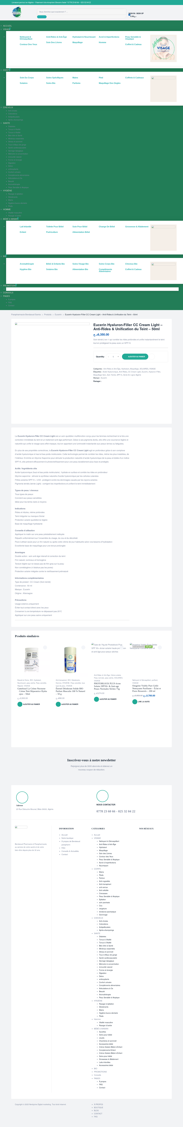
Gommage (103, 914)
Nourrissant (21, 683)
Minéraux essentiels (107, 948)
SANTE (97, 933)
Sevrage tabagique (106, 961)
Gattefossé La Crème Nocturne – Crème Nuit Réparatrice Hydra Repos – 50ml (32, 691)
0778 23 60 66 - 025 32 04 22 (115, 811)
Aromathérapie (105, 994)
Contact (64, 854)
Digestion (102, 973)
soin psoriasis (104, 902)
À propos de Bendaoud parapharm (70, 843)
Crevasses (103, 893)
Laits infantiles (104, 1062)
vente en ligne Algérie (132, 375)
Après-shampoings (106, 930)
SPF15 (119, 375)
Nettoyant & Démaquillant (141, 680)
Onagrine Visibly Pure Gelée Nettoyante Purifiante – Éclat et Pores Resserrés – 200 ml (146, 688)
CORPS (97, 868)
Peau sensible (41, 683)
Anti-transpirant (61, 680)
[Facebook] (140, 834)
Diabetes (102, 936)
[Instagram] (143, 834)
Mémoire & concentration (109, 964)
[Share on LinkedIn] (106, 381)
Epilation (102, 899)
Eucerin (104, 378)
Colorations (103, 924)
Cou (100, 905)
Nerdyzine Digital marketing (40, 1104)
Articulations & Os (106, 988)
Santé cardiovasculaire (108, 958)
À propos (102, 1081)
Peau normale (99, 678)
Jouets (101, 1038)
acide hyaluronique (110, 371)
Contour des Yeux (106, 856)
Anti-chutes (103, 921)
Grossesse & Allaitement (108, 1059)
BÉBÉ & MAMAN (101, 1028)
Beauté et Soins (23, 680)
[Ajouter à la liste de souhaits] (152, 357)
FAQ (63, 847)
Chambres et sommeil (107, 1041)
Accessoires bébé (106, 1044)
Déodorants (76, 680)
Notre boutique (67, 838)
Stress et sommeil (106, 952)
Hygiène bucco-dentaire (108, 1013)
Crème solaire (116, 675)
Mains (101, 872)
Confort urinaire (105, 982)
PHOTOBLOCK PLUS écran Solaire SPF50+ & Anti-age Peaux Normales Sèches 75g (107, 686)
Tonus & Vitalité (105, 939)
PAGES (97, 1078)
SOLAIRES (144, 368)
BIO (31, 680)
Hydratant (125, 368)
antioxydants (104, 979)
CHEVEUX (98, 917)
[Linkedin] (147, 834)
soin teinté (111, 375)
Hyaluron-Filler (154, 371)
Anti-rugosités (104, 881)
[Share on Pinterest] (111, 381)
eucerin (145, 371)
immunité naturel (105, 967)
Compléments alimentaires (109, 985)
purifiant (154, 680)
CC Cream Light (134, 371)
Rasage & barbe (105, 1025)
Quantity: (100, 356)
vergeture (103, 908)
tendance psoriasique (107, 911)
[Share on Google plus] (108, 381)
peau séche (31, 683)
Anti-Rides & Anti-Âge (111, 368)
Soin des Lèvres (105, 853)
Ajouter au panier (136, 356)
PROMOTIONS (100, 1071)
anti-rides (123, 371)
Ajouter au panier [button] (31, 704)
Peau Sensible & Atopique (109, 859)
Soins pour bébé (105, 1034)
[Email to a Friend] (113, 381)
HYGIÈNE (66, 683)
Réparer (20, 686)
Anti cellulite (103, 890)
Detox (101, 976)
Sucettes (102, 1031)
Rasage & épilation (106, 1004)
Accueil (64, 834)
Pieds (101, 875)
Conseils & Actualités (70, 851)
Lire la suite (144, 701)
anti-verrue (103, 887)
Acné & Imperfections (107, 862)
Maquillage (134, 368)
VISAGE (152, 368)
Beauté (102, 991)
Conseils (97, 1075)
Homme (58, 683)
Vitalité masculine (106, 1022)
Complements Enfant (107, 1050)
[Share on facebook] (103, 381)
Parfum (102, 878)
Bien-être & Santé (106, 945)
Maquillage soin (99, 375)
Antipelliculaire (104, 927)
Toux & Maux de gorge (108, 954)
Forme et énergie (106, 970)
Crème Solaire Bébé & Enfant (110, 1047)
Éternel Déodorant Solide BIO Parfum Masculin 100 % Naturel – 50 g (70, 691)
